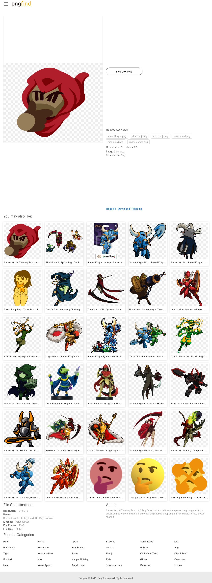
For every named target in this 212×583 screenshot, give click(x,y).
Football (7, 559)
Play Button (78, 547)
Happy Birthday (80, 559)
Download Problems (130, 209)
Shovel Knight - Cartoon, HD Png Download (27, 497)
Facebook (145, 565)
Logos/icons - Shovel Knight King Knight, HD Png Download (77, 356)
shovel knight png (117, 136)
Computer (179, 559)
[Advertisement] (53, 39)
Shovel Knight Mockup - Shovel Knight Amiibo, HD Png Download (121, 262)
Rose (75, 553)
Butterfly (110, 541)
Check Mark (181, 553)
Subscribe (43, 547)
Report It (111, 209)
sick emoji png (139, 136)
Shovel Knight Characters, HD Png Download (152, 403)
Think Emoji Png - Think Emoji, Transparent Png (29, 309)
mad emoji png (115, 142)
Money (178, 565)
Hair (40, 559)
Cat (176, 541)
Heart (6, 541)
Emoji (109, 553)
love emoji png (160, 136)
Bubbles (144, 547)
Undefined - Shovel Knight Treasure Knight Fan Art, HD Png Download (166, 309)
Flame (41, 541)
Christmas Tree (148, 553)
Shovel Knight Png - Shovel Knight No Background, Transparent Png (165, 262)
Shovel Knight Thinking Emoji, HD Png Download (29, 262)
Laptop (109, 547)
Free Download (124, 71)
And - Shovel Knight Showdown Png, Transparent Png (74, 497)
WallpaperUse (45, 553)
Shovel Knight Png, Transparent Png (190, 450)
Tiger (6, 553)
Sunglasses (146, 541)
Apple (75, 541)
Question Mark (114, 565)
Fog (176, 547)
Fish (108, 559)
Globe (143, 559)
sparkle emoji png (138, 142)
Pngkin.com (78, 565)
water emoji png (182, 136)
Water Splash (45, 565)
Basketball (9, 547)
